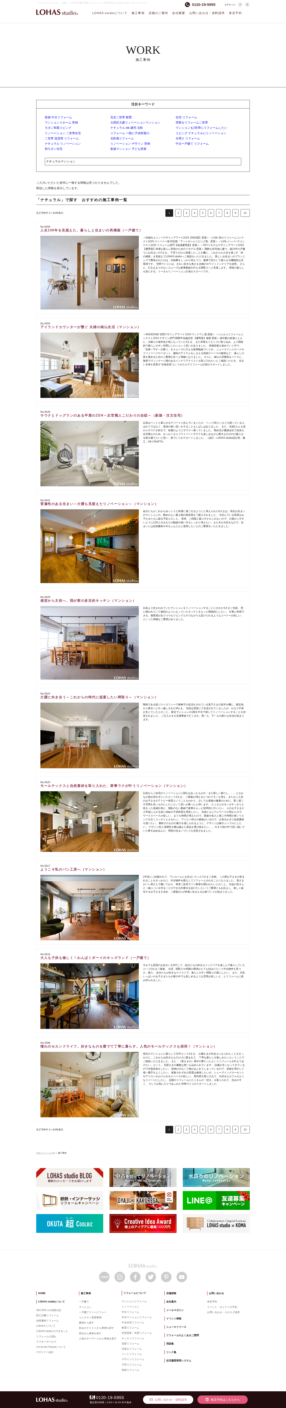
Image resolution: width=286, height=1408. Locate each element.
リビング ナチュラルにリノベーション (201, 133)
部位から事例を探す (90, 1333)
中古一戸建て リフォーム (192, 143)
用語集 (170, 1343)
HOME (42, 1293)
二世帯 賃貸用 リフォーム (62, 138)
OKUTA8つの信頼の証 (48, 1310)
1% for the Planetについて (51, 1347)
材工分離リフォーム (47, 1315)
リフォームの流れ (46, 1336)
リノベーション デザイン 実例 (130, 143)
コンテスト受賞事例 (90, 1317)
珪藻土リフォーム (132, 1348)
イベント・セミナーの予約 (222, 1307)
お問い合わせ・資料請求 (207, 13)
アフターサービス (46, 1341)
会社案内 (171, 1301)
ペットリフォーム (132, 1354)
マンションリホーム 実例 (61, 122)
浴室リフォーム (130, 1343)
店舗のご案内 (158, 13)
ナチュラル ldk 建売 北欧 (126, 127)
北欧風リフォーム (122, 138)
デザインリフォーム (133, 1359)
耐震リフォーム (130, 1327)
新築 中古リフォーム (58, 117)
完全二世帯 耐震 (121, 117)
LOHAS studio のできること (52, 1331)
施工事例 (137, 13)
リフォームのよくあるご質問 (182, 1335)
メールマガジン (175, 1310)
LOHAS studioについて (109, 13)
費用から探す (86, 1322)
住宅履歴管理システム (178, 1360)
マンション (85, 1307)
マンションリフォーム (134, 1301)
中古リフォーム (130, 1312)
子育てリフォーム (132, 1364)
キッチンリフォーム (133, 1338)
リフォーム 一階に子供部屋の (129, 133)
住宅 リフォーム (186, 117)
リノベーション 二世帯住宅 (63, 133)
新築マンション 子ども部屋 (128, 148)
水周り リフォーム (188, 138)
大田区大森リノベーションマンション (135, 122)
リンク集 (171, 1352)
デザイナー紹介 (45, 1352)
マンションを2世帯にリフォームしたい (201, 127)
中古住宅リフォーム (133, 1322)
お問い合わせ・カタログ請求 (223, 1312)
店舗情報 (171, 1293)
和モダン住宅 (53, 148)
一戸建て (84, 1301)
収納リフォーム (130, 1369)
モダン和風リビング (58, 127)
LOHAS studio (57, 12)
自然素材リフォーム (47, 1320)
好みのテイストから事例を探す (96, 1327)
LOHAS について (45, 1325)
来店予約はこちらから (222, 1400)
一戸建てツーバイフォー (93, 1312)
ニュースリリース (176, 1326)
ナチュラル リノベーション (63, 143)
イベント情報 (173, 1318)
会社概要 (178, 13)
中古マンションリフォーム (137, 1317)
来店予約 (235, 13)
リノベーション (130, 1306)
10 (245, 213)
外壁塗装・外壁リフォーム (137, 1333)
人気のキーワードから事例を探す (98, 1338)
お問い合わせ (216, 1293)
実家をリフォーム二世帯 (192, 122)
